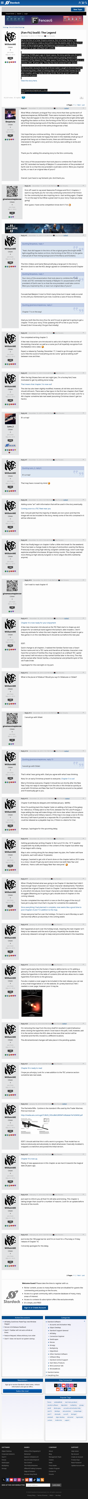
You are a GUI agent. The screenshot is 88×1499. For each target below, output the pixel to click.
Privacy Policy (31, 1495)
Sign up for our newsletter (13, 1485)
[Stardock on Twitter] (56, 1385)
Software (6, 1447)
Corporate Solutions (8, 1454)
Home (5, 27)
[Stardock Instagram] (71, 1385)
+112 (10, 440)
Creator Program (54, 1468)
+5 (10, 135)
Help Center (75, 1451)
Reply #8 (24, 500)
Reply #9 (24, 540)
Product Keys (75, 1460)
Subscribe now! (22, 1391)
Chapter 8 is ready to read (31, 1068)
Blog (50, 1454)
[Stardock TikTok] (66, 1389)
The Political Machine (31, 1465)
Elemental (27, 1454)
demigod (73, 1414)
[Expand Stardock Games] (46, 1372)
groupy (81, 1405)
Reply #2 (28, 186)
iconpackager (78, 1411)
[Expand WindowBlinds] (48, 1368)
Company (53, 1447)
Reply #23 (24, 1154)
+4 (12, 213)
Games (27, 1447)
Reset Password (76, 1463)
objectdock (64, 1405)
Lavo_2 (10, 426)
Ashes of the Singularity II (32, 1451)
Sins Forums (50, 36)
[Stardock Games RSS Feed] (73, 1389)
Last (83, 105)
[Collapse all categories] (84, 1321)
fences (49, 1402)
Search (19, 14)
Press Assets (53, 1465)
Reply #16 (24, 839)
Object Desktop (7, 1451)
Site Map (58, 1495)
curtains (49, 1420)
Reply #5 (24, 373)
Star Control (28, 1463)
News (50, 1463)
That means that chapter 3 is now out (36, 384)
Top (83, 108)
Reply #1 (24, 108)
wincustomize (67, 1411)
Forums (51, 1474)
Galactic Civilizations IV (31, 1457)
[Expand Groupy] (48, 1345)
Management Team (55, 1457)
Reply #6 (24, 413)
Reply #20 (24, 1024)
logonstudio (79, 1417)
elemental (70, 1417)
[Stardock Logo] (12, 2)
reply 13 (50, 759)
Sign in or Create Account (35, 1307)
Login (26, 14)
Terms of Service (42, 1495)
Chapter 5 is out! (68, 778)
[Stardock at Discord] (62, 1389)
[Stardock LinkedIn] (69, 1389)
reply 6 (38, 468)
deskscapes (57, 1408)
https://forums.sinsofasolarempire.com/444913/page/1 (47, 93)
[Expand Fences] (48, 1342)
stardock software (52, 1405)
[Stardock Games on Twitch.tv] (67, 1385)
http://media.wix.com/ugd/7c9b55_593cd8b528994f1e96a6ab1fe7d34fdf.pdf (52, 1115)
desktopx (57, 1411)
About (51, 1451)
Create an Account (77, 1457)
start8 (49, 1408)
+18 (10, 58)
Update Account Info (77, 1465)
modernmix (58, 1420)
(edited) (66, 108)
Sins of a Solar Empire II (31, 1460)
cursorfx (65, 1414)
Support (74, 1447)
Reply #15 (24, 798)
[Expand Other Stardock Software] (48, 1354)
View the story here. (29, 80)
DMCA (51, 1495)
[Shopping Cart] (82, 3)
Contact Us (52, 1471)
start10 (49, 1411)
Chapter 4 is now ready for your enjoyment (38, 623)
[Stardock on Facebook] (60, 1385)
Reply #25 (24, 1235)
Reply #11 (24, 618)
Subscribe (56, 1485)
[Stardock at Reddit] (58, 1389)
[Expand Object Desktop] (48, 1327)
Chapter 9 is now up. (29, 1159)
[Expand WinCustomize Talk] (48, 1365)
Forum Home (10, 14)
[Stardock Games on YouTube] (64, 1385)
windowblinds (58, 1402)
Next (79, 105)
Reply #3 (24, 235)
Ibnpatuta (10, 121)
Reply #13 (28, 713)
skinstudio (58, 1414)
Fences (4, 1460)
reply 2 (49, 305)
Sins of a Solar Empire (16, 27)
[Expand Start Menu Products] (48, 1363)
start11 (49, 1414)
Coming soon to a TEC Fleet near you (36, 508)
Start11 (4, 1457)
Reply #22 (24, 1104)
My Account (75, 1454)
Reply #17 (24, 879)
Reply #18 (24, 924)
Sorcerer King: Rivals (30, 1474)
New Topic (78, 9)
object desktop (60, 1417)
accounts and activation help (72, 1408)
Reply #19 (24, 965)
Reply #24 (24, 1195)
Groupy (4, 1468)
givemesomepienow (12, 199)
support (67, 1420)
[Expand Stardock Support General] (48, 1330)
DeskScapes (5, 1463)
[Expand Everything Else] (46, 1375)
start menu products (71, 1402)
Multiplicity (5, 1465)
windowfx (50, 1417)
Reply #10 (28, 580)
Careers (51, 1460)
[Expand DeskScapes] (48, 1339)
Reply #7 (24, 460)
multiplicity (73, 1405)
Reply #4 (24, 333)
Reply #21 (24, 1064)
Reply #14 (24, 751)
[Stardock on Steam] (75, 1385)
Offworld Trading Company (33, 1468)
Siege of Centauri (29, 1471)
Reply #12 (24, 673)
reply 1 (41, 244)
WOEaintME (10, 44)
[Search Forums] (86, 3)
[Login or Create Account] (80, 3)
